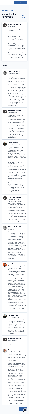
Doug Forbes (12, 350)
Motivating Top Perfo (8, 10)
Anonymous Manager (14, 24)
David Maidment (13, 143)
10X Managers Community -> (9, 9)
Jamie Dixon (12, 264)
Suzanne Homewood (14, 71)
